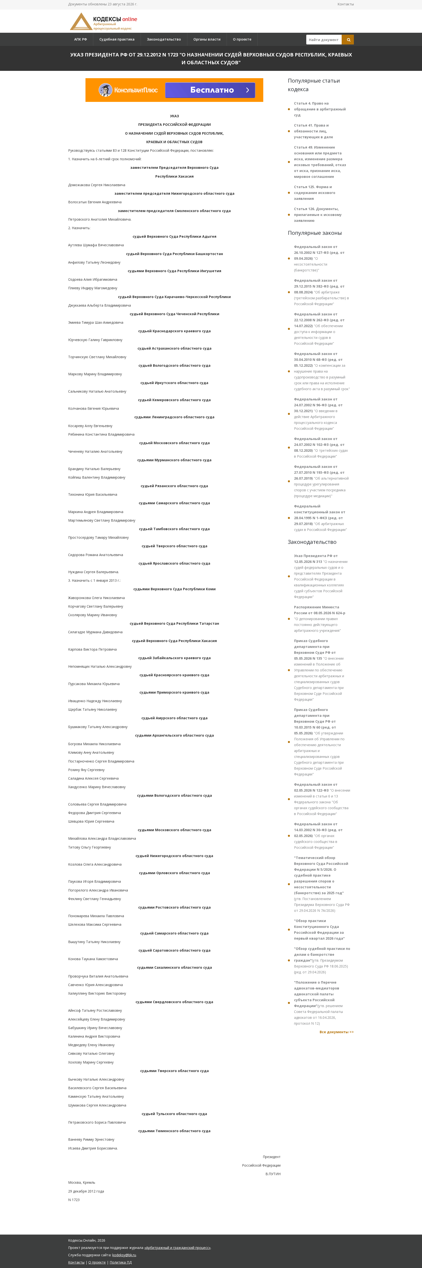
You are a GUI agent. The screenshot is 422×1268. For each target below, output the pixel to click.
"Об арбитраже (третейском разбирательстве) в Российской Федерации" (321, 292)
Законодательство (164, 39)
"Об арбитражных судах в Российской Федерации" (320, 518)
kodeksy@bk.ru (124, 1255)
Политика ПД (121, 1262)
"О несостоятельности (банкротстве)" (319, 258)
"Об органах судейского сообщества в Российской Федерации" (318, 836)
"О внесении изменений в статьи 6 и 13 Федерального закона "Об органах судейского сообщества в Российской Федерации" (322, 799)
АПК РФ (80, 39)
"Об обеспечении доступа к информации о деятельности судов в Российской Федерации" (319, 329)
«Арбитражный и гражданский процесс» (177, 1247)
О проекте (242, 39)
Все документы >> (337, 1032)
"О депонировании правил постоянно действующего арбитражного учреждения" (319, 619)
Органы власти (207, 39)
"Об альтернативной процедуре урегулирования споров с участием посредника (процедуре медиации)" (321, 481)
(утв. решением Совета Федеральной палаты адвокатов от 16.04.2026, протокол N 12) (318, 1003)
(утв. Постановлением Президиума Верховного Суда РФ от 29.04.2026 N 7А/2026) (322, 884)
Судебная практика (117, 39)
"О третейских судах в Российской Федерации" (321, 447)
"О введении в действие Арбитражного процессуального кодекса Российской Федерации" (318, 414)
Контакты (346, 4)
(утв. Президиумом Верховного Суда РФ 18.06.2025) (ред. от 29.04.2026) (322, 960)
